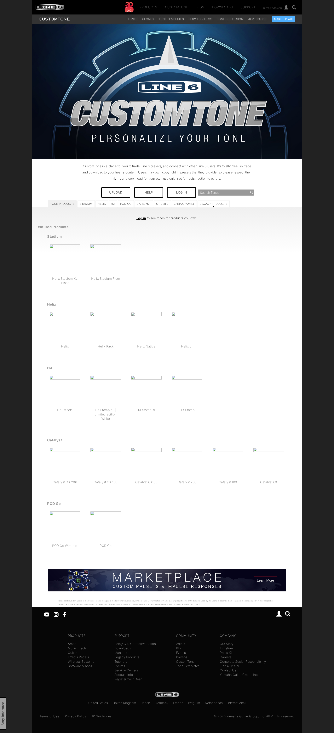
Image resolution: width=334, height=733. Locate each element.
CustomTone (176, 7)
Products (148, 7)
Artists (180, 644)
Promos (181, 657)
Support (248, 7)
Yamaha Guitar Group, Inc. (239, 675)
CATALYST (144, 203)
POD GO (126, 203)
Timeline (226, 648)
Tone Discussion (230, 19)
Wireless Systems (81, 661)
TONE (54, 19)
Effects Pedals (78, 657)
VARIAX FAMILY (184, 203)
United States (98, 703)
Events (181, 653)
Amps (72, 644)
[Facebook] (64, 614)
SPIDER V (162, 203)
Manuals (120, 653)
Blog (200, 7)
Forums (119, 666)
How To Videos (200, 19)
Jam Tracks (257, 19)
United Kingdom (124, 703)
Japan (145, 703)
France (178, 703)
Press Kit (226, 653)
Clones (148, 19)
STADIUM (86, 203)
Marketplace (284, 19)
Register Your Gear (128, 679)
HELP (149, 192)
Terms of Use (49, 716)
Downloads (222, 7)
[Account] (286, 7)
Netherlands (214, 703)
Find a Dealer (229, 666)
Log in (141, 218)
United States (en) (272, 8)
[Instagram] (56, 614)
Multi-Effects (77, 648)
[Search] (294, 7)
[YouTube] (46, 614)
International (236, 703)
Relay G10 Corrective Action (135, 644)
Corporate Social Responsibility (243, 661)
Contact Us (228, 670)
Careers (226, 657)
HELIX (102, 203)
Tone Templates (171, 19)
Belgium (194, 703)
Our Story (227, 644)
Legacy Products (126, 657)
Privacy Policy (75, 716)
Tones (133, 19)
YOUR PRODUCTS (62, 203)
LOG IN (181, 192)
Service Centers (126, 670)
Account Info (123, 675)
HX (113, 203)
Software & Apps (80, 666)
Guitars (73, 653)
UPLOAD (115, 192)
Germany (162, 703)
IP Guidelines (102, 716)
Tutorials (120, 661)
